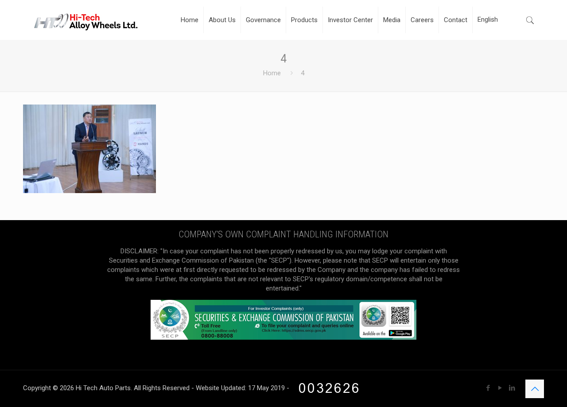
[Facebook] (488, 388)
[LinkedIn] (512, 388)
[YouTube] (500, 388)
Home (272, 73)
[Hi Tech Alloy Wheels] (86, 20)
